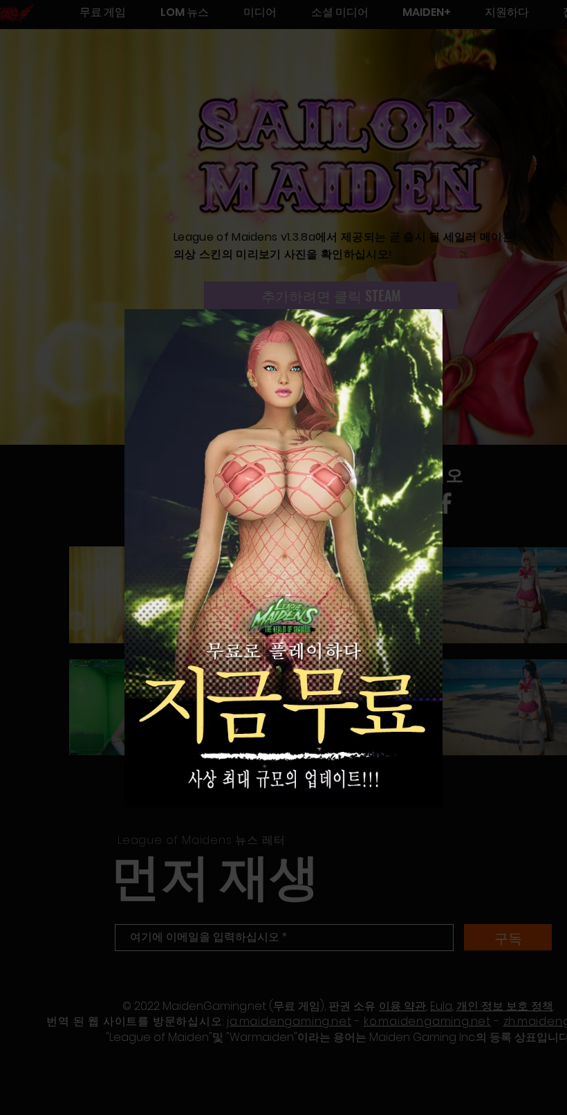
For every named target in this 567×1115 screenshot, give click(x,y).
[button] (420, 330)
